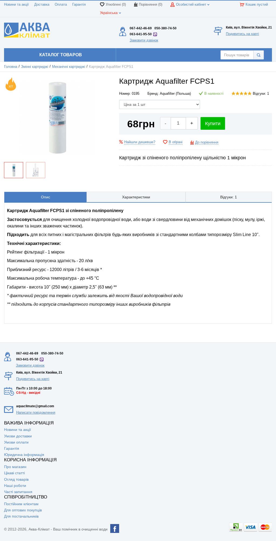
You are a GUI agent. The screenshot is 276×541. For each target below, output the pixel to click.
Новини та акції (16, 4)
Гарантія (79, 4)
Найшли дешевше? (139, 142)
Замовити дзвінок (144, 40)
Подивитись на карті (242, 34)
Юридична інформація (24, 454)
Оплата (61, 4)
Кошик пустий (257, 4)
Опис (45, 197)
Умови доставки (18, 436)
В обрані (175, 142)
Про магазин (15, 467)
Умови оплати (16, 442)
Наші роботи (15, 485)
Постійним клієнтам (21, 504)
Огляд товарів (16, 479)
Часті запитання (18, 492)
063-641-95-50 (141, 34)
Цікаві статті (14, 473)
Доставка (41, 4)
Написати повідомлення (35, 412)
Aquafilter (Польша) (175, 94)
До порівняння (206, 142)
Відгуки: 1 (261, 94)
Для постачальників (21, 516)
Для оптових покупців (23, 510)
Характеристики (136, 197)
